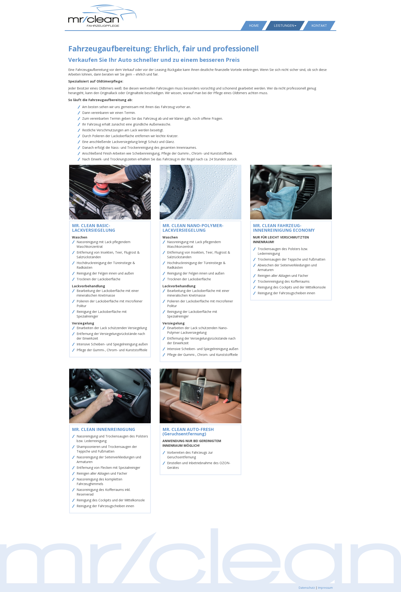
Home (254, 25)
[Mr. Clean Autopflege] (102, 16)
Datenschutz (307, 588)
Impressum (325, 588)
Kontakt (319, 25)
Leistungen (284, 25)
